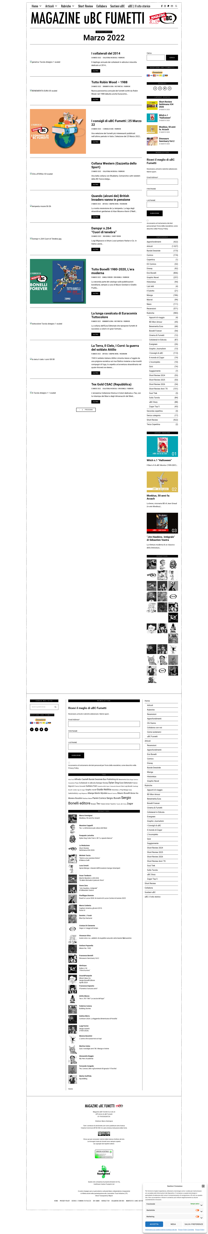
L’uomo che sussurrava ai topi (90, 1039)
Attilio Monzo (84, 996)
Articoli (49, 6)
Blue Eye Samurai (85, 918)
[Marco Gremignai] (72, 819)
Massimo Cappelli (86, 826)
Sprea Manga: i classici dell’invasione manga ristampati (99, 868)
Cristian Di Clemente (87, 926)
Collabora (101, 6)
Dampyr (99, 783)
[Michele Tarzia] (72, 858)
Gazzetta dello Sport (104, 786)
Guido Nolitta (104, 789)
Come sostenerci (154, 732)
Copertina (151, 259)
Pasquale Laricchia (86, 835)
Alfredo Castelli (81, 779)
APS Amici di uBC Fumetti (104, 1114)
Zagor (130, 803)
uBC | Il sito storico (139, 6)
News (149, 304)
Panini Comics (99, 798)
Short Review (85, 6)
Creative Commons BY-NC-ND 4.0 (92, 1128)
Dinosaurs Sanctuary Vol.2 (166, 139)
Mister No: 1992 (85, 948)
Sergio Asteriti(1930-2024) (84, 1030)
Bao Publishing (109, 779)
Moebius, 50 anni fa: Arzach (167, 128)
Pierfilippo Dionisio (86, 896)
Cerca (149, 53)
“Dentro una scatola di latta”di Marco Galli (89, 859)
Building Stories (85, 1008)
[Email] (172, 6)
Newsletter (106, 1201)
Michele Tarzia (85, 855)
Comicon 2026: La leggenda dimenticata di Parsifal (98, 1019)
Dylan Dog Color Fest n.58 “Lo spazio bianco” (96, 838)
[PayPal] (168, 6)
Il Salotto (150, 291)
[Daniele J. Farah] (72, 919)
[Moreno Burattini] (72, 1039)
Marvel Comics (112, 793)
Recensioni (123, 204)
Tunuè (118, 804)
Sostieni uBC (117, 6)
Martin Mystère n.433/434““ (91, 879)
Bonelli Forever (107, 277)
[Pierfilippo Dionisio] (72, 899)
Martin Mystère (101, 793)
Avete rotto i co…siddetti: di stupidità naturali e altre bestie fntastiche (105, 938)
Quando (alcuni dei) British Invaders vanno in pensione (110, 197)
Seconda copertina (155, 411)
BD (117, 779)
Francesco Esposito (86, 986)
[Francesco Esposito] (72, 989)
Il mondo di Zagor (156, 357)
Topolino (113, 804)
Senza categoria (153, 415)
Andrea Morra (84, 1016)
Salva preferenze (194, 1224)
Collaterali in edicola (87, 783)
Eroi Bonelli (107, 236)
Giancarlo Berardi (115, 786)
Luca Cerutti (84, 866)
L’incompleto (152, 834)
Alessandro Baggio (86, 1056)
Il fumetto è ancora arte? (88, 988)
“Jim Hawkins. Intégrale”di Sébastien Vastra (161, 538)
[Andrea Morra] (72, 1019)
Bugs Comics (134, 779)
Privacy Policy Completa (186, 1230)
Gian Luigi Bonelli (126, 786)
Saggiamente (154, 371)
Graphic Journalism (157, 349)
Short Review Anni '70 (158, 389)
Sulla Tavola (154, 397)
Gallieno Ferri (91, 786)
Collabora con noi (154, 727)
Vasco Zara (83, 886)
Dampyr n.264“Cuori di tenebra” (104, 230)
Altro (95, 71)
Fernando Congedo (86, 1066)
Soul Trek (153, 393)
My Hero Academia (86, 1059)
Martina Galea (84, 1046)
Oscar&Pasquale (85, 976)
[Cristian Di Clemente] (72, 929)
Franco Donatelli (80, 786)
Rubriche (66, 6)
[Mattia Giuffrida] (72, 1079)
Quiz (151, 366)
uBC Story (153, 402)
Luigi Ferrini (83, 1026)
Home (35, 6)
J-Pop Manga (123, 790)
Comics (150, 255)
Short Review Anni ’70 (156, 861)
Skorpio (93, 804)
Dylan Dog (114, 782)
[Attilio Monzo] (72, 999)
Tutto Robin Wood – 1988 (109, 82)
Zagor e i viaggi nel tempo (88, 928)
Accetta (154, 1224)
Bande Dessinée (153, 251)
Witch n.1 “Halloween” (165, 116)
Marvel (150, 300)
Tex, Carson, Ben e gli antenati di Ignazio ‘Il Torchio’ (98, 1069)
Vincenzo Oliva (85, 936)
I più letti (150, 286)
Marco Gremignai (85, 816)
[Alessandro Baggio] (72, 1059)
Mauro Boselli (123, 793)
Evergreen (153, 344)
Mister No (134, 793)
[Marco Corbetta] (72, 909)
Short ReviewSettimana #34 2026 (166, 104)
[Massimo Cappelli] (72, 829)
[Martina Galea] (72, 1049)
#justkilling (83, 1079)
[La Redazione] (72, 848)
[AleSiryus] (72, 969)
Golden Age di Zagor (79, 790)
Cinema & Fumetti (156, 335)
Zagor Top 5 (154, 406)
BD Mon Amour (155, 322)
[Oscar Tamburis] (72, 879)
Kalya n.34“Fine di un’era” (84, 969)
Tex (98, 803)
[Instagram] (165, 6)
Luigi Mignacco (82, 793)
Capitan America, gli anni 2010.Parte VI (90, 909)
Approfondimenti (154, 242)
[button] (203, 1186)
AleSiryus (83, 966)
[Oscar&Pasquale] (72, 979)
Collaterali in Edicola (110, 58)
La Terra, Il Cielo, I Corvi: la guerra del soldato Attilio (115, 347)
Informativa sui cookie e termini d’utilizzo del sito (161, 1230)
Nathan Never (87, 798)
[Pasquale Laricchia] (72, 838)
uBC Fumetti (152, 736)
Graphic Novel (114, 204)
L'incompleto (154, 362)
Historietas (119, 86)
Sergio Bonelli (114, 798)
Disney (150, 268)
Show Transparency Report (104, 1196)
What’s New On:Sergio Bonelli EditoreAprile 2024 (87, 980)
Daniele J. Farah (85, 916)
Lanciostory (73, 793)
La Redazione (84, 845)
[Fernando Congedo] (72, 1069)
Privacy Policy (199, 1230)
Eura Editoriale (125, 783)
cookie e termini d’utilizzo (81, 1201)
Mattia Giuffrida (85, 1076)
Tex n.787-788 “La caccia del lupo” (91, 998)
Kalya (130, 790)
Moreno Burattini (75, 798)
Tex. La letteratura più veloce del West (93, 828)
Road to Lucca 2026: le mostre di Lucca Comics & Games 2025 (102, 898)
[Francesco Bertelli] (72, 959)
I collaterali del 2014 (105, 53)
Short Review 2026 (157, 384)
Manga (150, 295)
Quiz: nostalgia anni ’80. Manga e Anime (94, 1049)
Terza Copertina (153, 424)
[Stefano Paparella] (72, 949)
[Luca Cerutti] (72, 869)
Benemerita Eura (108, 86)
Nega (173, 1224)
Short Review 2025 (157, 380)
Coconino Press (73, 783)
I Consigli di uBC (108, 129)
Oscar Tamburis (85, 876)
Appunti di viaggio (157, 317)
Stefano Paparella (86, 946)
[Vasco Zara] (72, 889)
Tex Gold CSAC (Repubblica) (111, 384)
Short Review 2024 (157, 375)
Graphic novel (90, 790)
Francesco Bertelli (86, 956)
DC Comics (151, 264)
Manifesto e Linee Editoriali (136, 1201)
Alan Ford (71, 779)
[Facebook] (162, 6)
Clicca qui (86, 1139)
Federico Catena (85, 1006)
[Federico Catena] (72, 1009)
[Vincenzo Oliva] (72, 939)
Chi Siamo (151, 723)
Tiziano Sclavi (105, 804)
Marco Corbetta (85, 906)
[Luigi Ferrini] (72, 1029)
